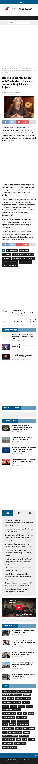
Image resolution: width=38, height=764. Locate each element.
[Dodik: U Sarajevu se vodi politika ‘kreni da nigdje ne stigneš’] (6, 655)
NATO (4, 732)
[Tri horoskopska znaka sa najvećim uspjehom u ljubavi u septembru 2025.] (6, 462)
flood (24, 717)
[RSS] (21, 2)
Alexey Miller (12, 250)
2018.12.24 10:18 (17, 656)
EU (25, 713)
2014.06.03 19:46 (17, 340)
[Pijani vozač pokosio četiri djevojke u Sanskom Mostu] (6, 677)
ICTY (13, 721)
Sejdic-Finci (24, 736)
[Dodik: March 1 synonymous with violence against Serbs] (6, 357)
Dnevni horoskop (9, 713)
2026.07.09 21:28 (17, 431)
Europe (31, 713)
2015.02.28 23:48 (17, 359)
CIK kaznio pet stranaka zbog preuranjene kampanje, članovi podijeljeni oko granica (22, 427)
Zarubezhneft (25, 262)
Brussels (26, 702)
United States (7, 743)
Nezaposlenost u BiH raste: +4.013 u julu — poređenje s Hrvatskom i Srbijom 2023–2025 (24, 449)
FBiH (18, 717)
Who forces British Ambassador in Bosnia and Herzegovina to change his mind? (23, 642)
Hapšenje (6, 721)
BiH (4, 698)
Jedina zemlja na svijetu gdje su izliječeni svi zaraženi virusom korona (22, 664)
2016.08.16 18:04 (17, 646)
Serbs (12, 739)
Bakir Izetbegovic (24, 691)
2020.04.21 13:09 (17, 668)
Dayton (29, 706)
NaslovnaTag (29, 728)
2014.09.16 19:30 (8, 92)
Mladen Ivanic (8, 728)
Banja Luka (17, 695)
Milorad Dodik (18, 254)
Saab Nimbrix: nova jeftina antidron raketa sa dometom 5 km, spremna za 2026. (18, 576)
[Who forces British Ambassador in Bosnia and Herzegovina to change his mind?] (6, 642)
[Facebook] (17, 2)
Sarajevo (13, 736)
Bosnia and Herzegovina (11, 702)
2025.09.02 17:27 (17, 465)
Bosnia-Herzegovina (23, 698)
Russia (31, 258)
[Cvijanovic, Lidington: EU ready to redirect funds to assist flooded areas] (6, 337)
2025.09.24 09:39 (17, 453)
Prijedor (7, 258)
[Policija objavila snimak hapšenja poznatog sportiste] (6, 633)
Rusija (26, 732)
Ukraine (31, 739)
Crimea (5, 706)
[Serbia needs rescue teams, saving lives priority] (6, 347)
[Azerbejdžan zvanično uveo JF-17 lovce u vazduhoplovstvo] (6, 440)
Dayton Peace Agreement (11, 709)
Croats (21, 706)
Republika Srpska (19, 258)
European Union (8, 717)
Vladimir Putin (20, 743)
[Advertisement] (19, 47)
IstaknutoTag (23, 721)
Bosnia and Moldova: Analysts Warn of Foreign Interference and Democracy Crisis (18, 561)
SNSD (24, 739)
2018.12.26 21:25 (17, 678)
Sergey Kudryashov (10, 262)
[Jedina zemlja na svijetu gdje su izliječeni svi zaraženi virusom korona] (6, 665)
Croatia (13, 706)
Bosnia (10, 698)
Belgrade (27, 695)
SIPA (18, 739)
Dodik (19, 713)
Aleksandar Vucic (9, 691)
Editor (18, 92)
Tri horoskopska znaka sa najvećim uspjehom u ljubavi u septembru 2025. (24, 461)
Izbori (5, 724)
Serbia (5, 739)
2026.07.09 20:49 (17, 441)
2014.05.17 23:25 (17, 349)
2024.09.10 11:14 (17, 634)
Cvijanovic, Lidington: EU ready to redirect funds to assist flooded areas (23, 336)
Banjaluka (24, 250)
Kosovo (12, 724)
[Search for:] (19, 23)
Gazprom (7, 254)
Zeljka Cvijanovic (10, 266)
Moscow (30, 254)
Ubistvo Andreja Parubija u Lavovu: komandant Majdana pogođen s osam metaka (18, 552)
